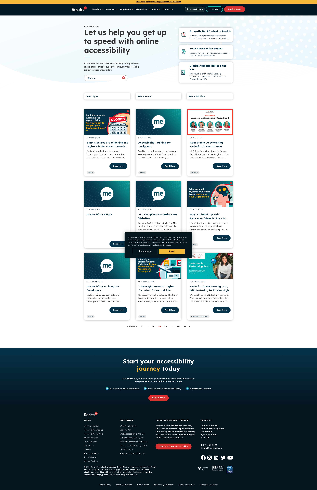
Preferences (145, 251)
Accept (172, 251)
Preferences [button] (167, 245)
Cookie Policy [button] (176, 242)
